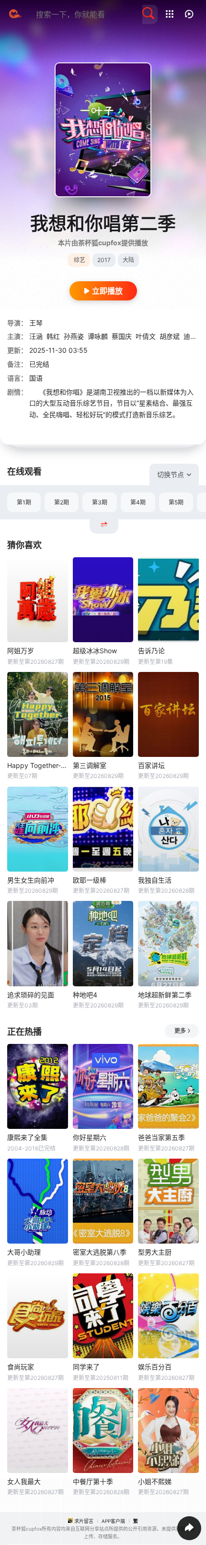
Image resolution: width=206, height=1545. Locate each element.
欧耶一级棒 (89, 880)
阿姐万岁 (20, 651)
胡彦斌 (170, 336)
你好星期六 (89, 1137)
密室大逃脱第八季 (99, 1252)
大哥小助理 (24, 1252)
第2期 (61, 502)
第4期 (138, 502)
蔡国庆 (122, 336)
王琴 (36, 323)
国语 (36, 378)
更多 (180, 1030)
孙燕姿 (74, 336)
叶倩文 (146, 336)
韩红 (53, 336)
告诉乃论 (151, 651)
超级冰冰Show (95, 651)
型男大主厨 (155, 1252)
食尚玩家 (20, 1367)
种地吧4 (85, 995)
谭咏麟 (98, 336)
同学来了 (86, 1367)
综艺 (79, 259)
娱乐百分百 (155, 1367)
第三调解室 (89, 765)
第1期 (24, 502)
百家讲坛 (151, 765)
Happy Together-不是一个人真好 (37, 765)
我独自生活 (155, 880)
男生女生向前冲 (30, 880)
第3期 (99, 502)
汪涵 (36, 336)
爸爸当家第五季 (161, 1137)
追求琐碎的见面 (30, 995)
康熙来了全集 (27, 1137)
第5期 (176, 502)
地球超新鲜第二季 (165, 995)
